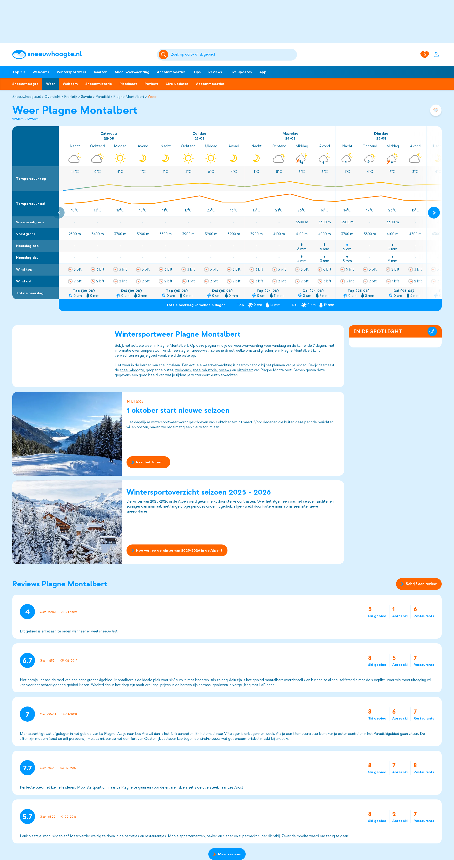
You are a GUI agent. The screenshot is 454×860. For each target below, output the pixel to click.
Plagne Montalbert (128, 96)
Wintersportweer (71, 72)
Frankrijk (70, 96)
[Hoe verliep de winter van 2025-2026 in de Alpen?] (67, 522)
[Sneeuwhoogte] (82, 54)
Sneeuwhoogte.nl (26, 96)
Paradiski (103, 96)
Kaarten (100, 72)
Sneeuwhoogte (25, 83)
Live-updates (177, 83)
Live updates (241, 72)
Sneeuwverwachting (132, 72)
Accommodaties (171, 72)
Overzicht (52, 96)
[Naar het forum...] (67, 434)
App (262, 72)
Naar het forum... (150, 462)
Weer (50, 83)
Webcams (40, 72)
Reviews (215, 72)
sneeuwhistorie (205, 370)
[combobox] (233, 54)
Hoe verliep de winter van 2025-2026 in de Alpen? (179, 550)
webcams (183, 370)
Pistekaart (128, 83)
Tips (197, 72)
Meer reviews (229, 854)
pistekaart (245, 370)
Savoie (86, 96)
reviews (225, 370)
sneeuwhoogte (132, 370)
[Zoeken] (233, 54)
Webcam (70, 83)
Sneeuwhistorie (98, 83)
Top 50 (18, 72)
